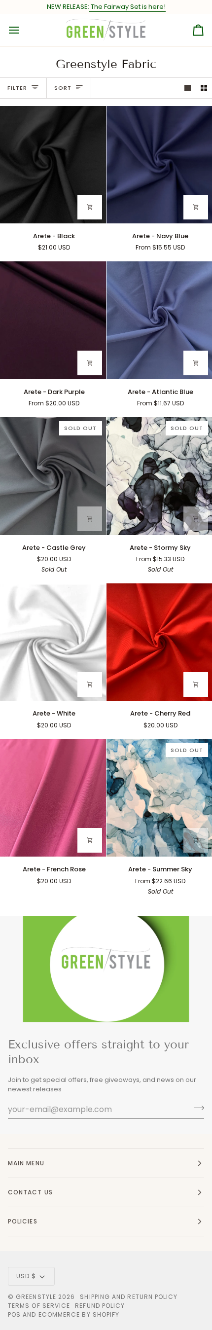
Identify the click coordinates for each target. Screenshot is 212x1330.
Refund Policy (100, 1305)
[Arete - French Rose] (53, 798)
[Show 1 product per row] (187, 88)
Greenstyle (36, 1297)
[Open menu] (22, 30)
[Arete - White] (53, 642)
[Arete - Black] (53, 164)
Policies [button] (22, 1221)
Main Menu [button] (26, 1163)
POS (14, 1314)
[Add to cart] (89, 207)
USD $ (26, 1276)
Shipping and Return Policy (128, 1297)
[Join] (196, 1108)
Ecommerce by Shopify (79, 1314)
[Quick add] (195, 207)
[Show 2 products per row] (204, 88)
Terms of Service (39, 1305)
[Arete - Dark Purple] (53, 320)
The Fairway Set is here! (127, 6)
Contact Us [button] (30, 1192)
